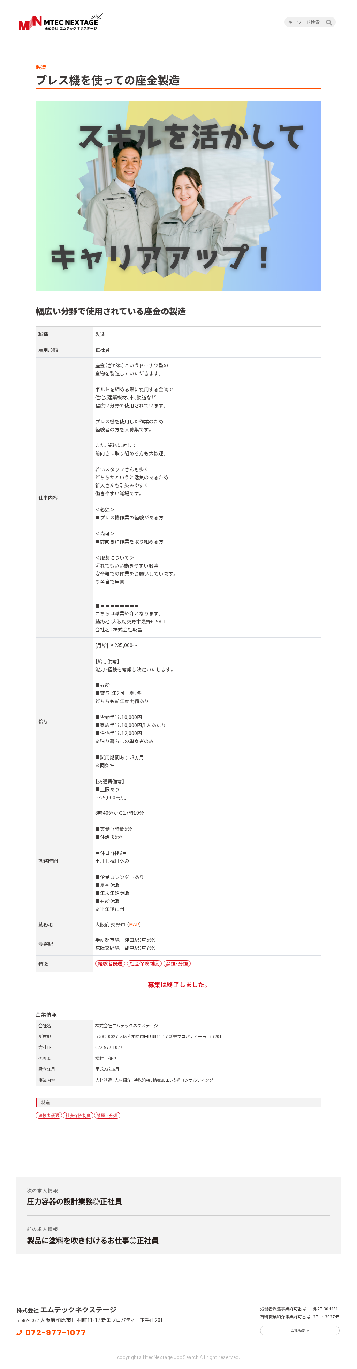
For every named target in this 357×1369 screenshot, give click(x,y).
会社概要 (298, 1330)
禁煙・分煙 (107, 1115)
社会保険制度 (78, 1115)
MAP (134, 924)
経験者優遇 (48, 1115)
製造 (45, 1102)
